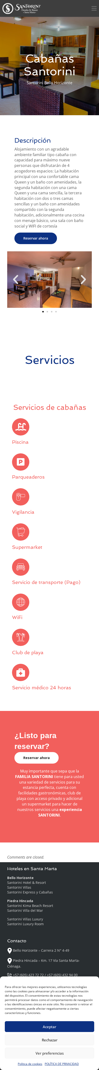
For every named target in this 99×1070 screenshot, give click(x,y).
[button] (16, 280)
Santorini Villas (19, 887)
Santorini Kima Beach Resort (30, 905)
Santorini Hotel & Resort (26, 882)
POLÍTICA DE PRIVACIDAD (62, 1064)
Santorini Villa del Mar (25, 910)
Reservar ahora (35, 238)
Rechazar (49, 1040)
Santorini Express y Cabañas (30, 892)
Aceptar (49, 1026)
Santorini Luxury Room (25, 924)
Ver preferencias (50, 1053)
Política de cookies (30, 1064)
